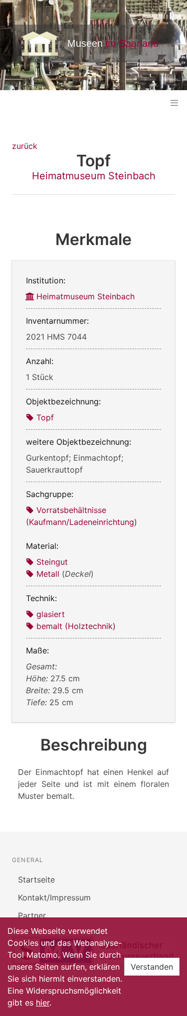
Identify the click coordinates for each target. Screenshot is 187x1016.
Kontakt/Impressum (54, 897)
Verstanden (152, 967)
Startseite (36, 880)
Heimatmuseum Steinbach (94, 176)
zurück (24, 146)
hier (42, 1003)
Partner (32, 915)
